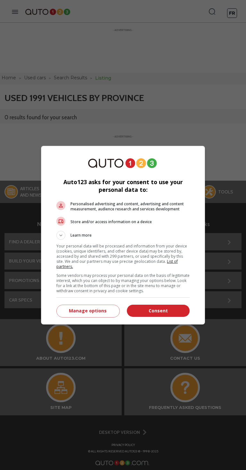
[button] (123, 235)
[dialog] (123, 235)
